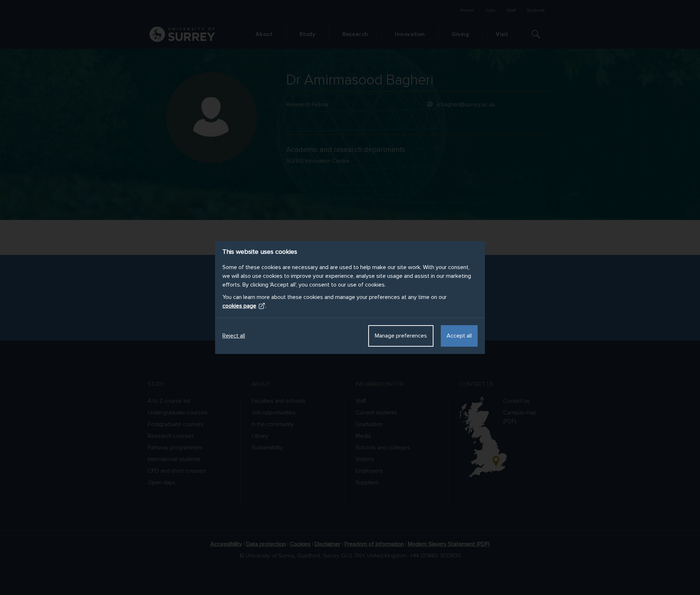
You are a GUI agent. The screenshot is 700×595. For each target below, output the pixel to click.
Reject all (233, 335)
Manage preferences (401, 335)
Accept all (459, 335)
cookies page (239, 306)
